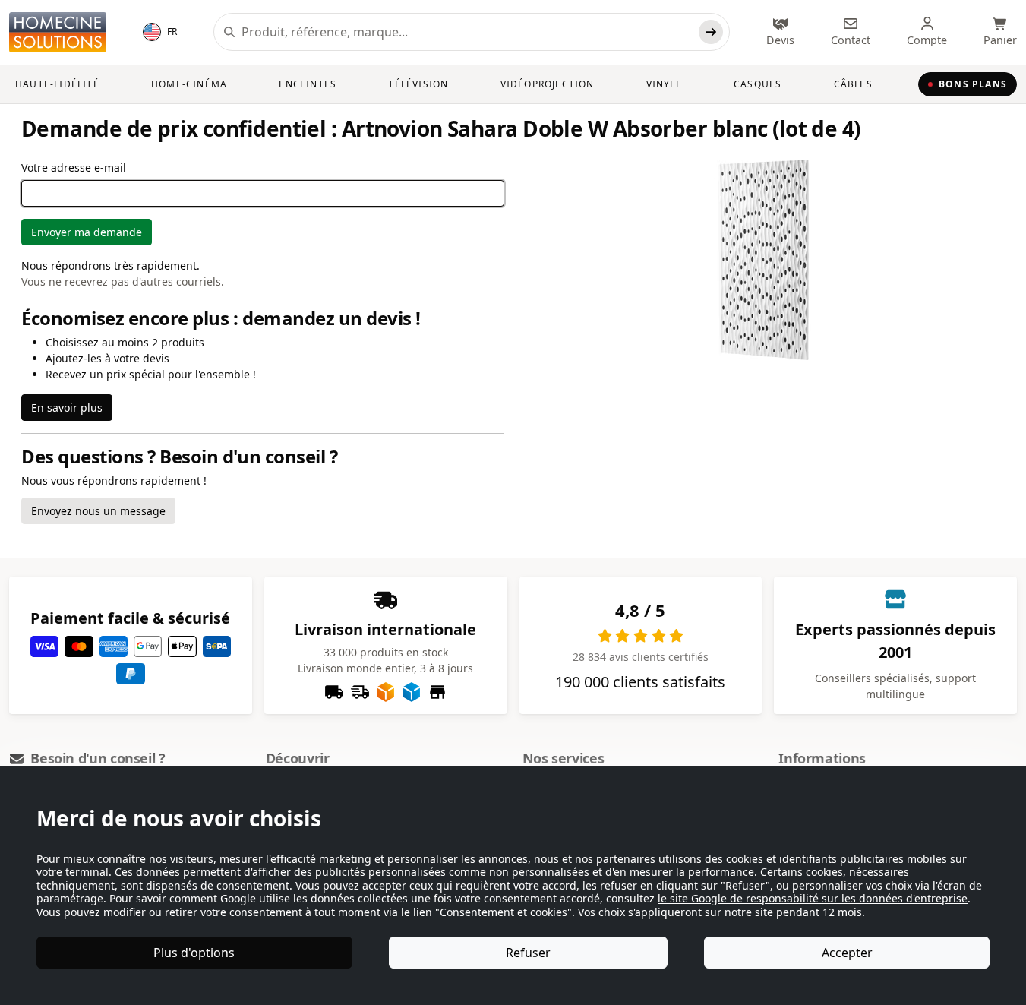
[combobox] (467, 32)
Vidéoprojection (547, 83)
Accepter (847, 952)
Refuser (528, 952)
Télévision (418, 83)
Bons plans (973, 83)
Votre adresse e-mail (73, 167)
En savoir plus (67, 407)
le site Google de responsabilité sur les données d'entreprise (813, 898)
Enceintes (307, 83)
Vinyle (664, 83)
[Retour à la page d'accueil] (57, 32)
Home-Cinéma (189, 83)
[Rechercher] (711, 32)
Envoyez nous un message (98, 511)
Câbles (853, 83)
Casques (757, 83)
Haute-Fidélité (57, 83)
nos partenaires (615, 859)
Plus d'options (194, 952)
